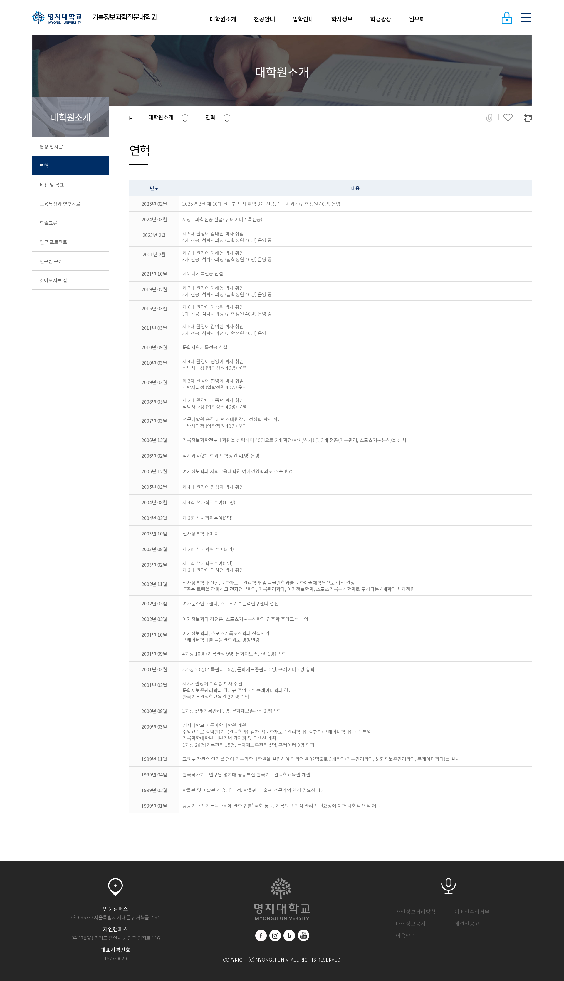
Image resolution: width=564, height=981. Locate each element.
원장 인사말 (51, 146)
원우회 (417, 19)
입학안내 (303, 19)
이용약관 (406, 935)
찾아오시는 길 (53, 280)
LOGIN (507, 18)
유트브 (303, 935)
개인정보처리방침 (416, 911)
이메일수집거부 (471, 911)
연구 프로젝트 (53, 241)
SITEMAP (526, 18)
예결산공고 (466, 923)
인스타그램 (275, 935)
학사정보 (341, 19)
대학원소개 (223, 19)
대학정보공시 (411, 923)
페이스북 (261, 935)
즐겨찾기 (508, 117)
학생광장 (380, 19)
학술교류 (48, 222)
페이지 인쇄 (528, 117)
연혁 (44, 165)
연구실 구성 (51, 260)
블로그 (289, 935)
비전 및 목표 (52, 184)
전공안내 (264, 19)
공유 (489, 117)
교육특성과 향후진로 (60, 203)
